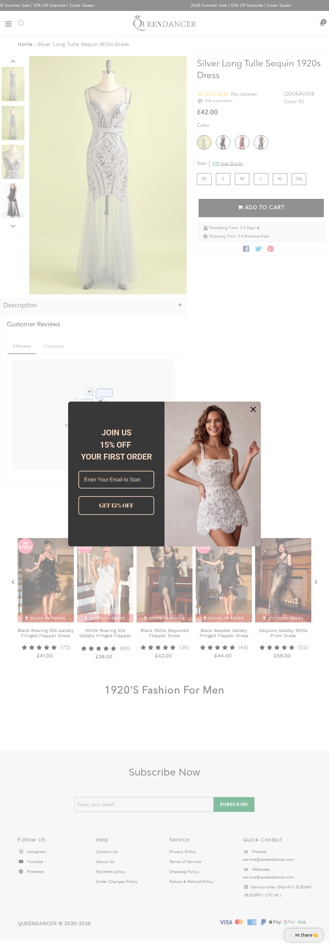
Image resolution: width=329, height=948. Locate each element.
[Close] (253, 409)
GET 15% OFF (116, 505)
